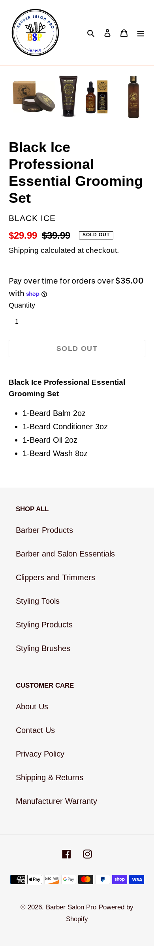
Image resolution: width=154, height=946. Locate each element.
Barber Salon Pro (71, 907)
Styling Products (44, 624)
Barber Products (44, 530)
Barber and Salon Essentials (65, 553)
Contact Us (35, 730)
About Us (32, 706)
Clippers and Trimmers (55, 577)
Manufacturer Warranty (56, 801)
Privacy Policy (40, 753)
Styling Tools (38, 601)
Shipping (24, 250)
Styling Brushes (43, 648)
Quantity (22, 305)
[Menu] (140, 33)
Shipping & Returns (49, 777)
